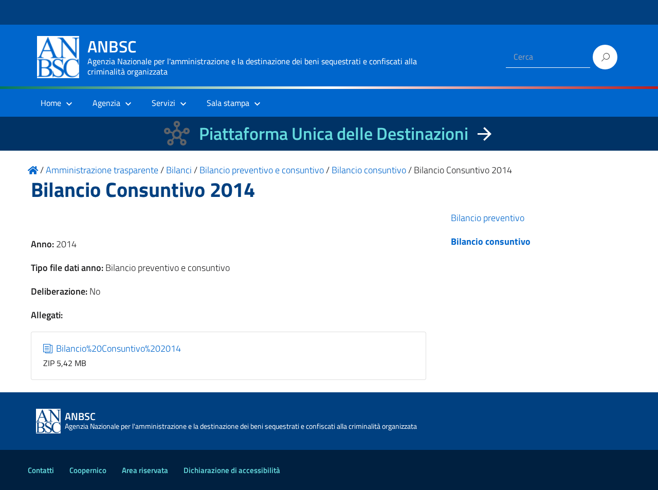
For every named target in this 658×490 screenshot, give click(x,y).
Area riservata (145, 470)
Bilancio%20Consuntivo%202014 (117, 348)
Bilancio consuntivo (491, 241)
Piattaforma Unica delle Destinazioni (333, 133)
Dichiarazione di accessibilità (232, 470)
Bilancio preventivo (487, 218)
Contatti (41, 470)
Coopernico (87, 470)
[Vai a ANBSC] (33, 170)
